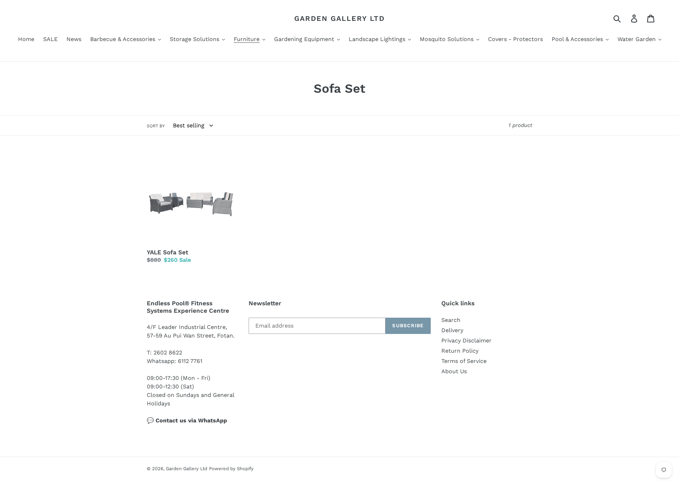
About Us (454, 371)
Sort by (156, 125)
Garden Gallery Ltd (339, 18)
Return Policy (459, 350)
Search (450, 320)
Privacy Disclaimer (466, 340)
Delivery (452, 330)
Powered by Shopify (231, 468)
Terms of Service (464, 361)
